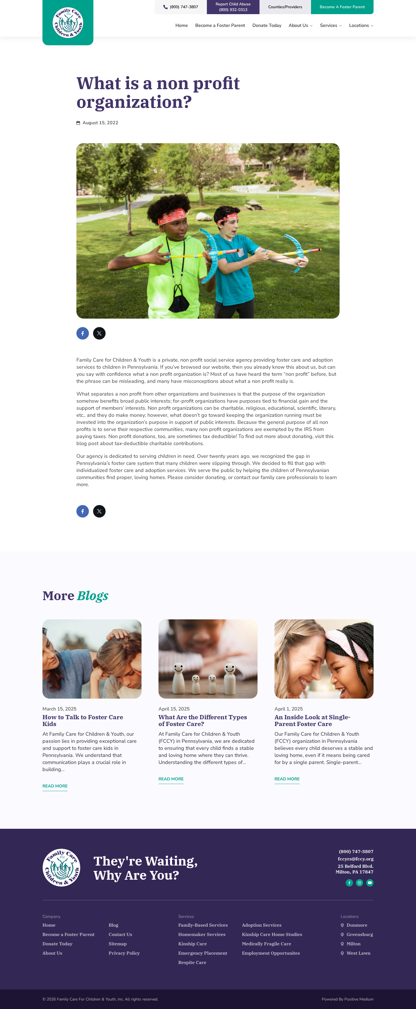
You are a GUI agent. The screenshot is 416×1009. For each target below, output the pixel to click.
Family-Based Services (203, 925)
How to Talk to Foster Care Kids (82, 720)
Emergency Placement (202, 953)
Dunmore (357, 925)
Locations (359, 26)
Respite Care (192, 962)
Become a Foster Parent (220, 26)
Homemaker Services (202, 934)
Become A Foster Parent (342, 7)
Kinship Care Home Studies (272, 934)
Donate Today (266, 26)
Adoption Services (262, 925)
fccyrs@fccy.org (356, 859)
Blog (113, 925)
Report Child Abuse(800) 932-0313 (233, 6)
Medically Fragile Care (266, 943)
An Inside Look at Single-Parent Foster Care (313, 720)
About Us (298, 26)
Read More (55, 786)
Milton (354, 943)
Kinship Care (192, 943)
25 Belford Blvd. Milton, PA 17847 (355, 869)
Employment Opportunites (271, 953)
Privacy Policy (124, 953)
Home (181, 26)
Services (328, 26)
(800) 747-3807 (356, 851)
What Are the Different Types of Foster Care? (202, 720)
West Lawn (358, 953)
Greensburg (360, 934)
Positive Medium (359, 999)
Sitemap (118, 943)
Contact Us (120, 934)
